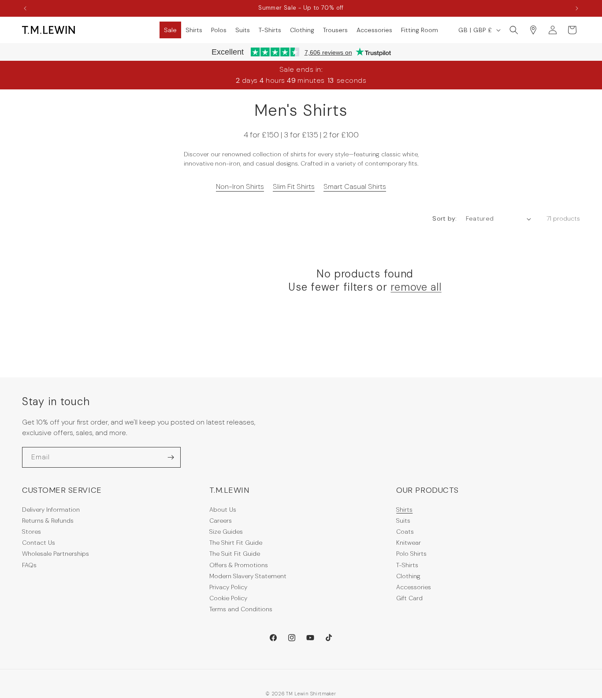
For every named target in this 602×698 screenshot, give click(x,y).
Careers (220, 520)
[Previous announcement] (25, 8)
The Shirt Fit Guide (235, 543)
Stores (31, 532)
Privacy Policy (228, 587)
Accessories (413, 587)
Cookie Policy (228, 598)
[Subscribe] (170, 457)
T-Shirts (407, 565)
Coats (405, 532)
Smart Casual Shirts (354, 186)
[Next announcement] (577, 8)
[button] (170, 30)
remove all (415, 287)
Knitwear (408, 543)
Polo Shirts (411, 554)
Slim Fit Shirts (294, 186)
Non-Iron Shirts (240, 186)
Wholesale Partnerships (55, 554)
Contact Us (38, 543)
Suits (403, 520)
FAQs (29, 565)
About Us (222, 509)
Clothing (408, 576)
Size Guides (226, 532)
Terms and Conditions (240, 609)
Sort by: (444, 218)
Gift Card (409, 598)
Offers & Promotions (238, 565)
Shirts (404, 509)
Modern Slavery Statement (247, 576)
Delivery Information (51, 509)
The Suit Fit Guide (234, 554)
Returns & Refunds (48, 520)
